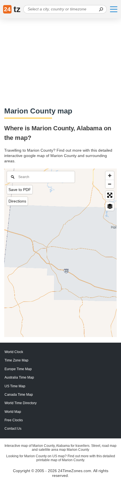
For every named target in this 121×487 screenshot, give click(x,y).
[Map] (60, 253)
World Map (13, 412)
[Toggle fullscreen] (110, 195)
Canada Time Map (19, 395)
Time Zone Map (16, 360)
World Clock (14, 352)
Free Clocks (14, 420)
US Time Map (15, 386)
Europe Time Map (18, 369)
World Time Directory (21, 403)
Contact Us (13, 429)
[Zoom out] (110, 184)
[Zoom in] (110, 175)
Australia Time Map (19, 377)
